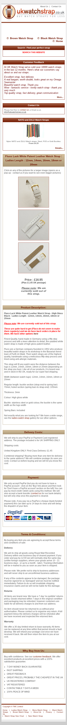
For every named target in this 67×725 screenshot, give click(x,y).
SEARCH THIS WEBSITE (33, 52)
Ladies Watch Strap (19, 710)
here (36, 333)
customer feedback (42, 656)
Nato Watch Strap (35, 716)
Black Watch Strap (52, 38)
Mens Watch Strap (40, 710)
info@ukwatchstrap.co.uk (15, 112)
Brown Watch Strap (21, 38)
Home (59, 41)
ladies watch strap (20, 418)
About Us (44, 6)
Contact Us (56, 6)
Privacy (49, 712)
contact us (24, 110)
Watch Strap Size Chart (14, 716)
